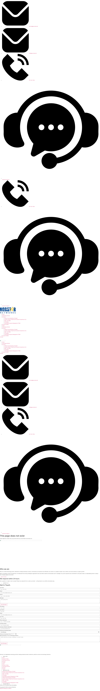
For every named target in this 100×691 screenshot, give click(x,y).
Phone (1, 594)
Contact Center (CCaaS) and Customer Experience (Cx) (15, 319)
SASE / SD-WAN (7, 320)
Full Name (2, 587)
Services (3, 316)
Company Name (3, 623)
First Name (2, 606)
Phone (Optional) (3, 620)
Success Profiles (5, 324)
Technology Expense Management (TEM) (12, 323)
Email (1, 613)
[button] (50, 338)
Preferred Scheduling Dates (5, 630)
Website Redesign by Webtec (5, 688)
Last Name (2, 609)
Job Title (1, 616)
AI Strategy (6, 321)
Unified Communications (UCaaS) (10, 318)
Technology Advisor (6, 315)
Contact (3, 662)
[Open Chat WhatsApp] (0, 690)
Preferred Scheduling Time (5, 634)
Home (3, 314)
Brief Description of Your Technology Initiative (9, 635)
